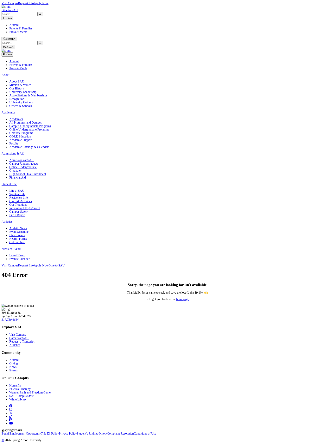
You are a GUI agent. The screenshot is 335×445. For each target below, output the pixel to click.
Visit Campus (10, 3)
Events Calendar (19, 258)
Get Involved (17, 242)
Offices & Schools (20, 105)
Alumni (14, 25)
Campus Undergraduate (23, 163)
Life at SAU (16, 190)
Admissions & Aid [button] (13, 153)
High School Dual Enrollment (27, 174)
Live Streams (17, 235)
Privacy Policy (68, 433)
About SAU (16, 81)
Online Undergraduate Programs (29, 129)
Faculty (13, 143)
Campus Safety (18, 211)
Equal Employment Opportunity (21, 433)
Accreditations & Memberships (28, 95)
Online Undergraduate (23, 167)
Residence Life (18, 197)
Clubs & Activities (20, 201)
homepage (182, 299)
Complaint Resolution (120, 433)
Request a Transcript (21, 341)
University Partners (21, 102)
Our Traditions (18, 204)
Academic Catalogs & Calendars (29, 147)
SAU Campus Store (21, 396)
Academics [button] (8, 112)
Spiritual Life (17, 194)
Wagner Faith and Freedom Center (30, 392)
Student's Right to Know (92, 433)
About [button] (5, 74)
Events (13, 370)
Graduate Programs (21, 133)
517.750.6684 (10, 319)
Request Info (26, 3)
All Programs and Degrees (25, 122)
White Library (18, 399)
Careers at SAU (19, 338)
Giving (13, 363)
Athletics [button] (7, 221)
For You (7, 18)
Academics (16, 119)
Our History (16, 88)
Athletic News (18, 228)
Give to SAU (10, 10)
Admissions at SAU (21, 160)
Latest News (17, 255)
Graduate (15, 170)
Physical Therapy (20, 389)
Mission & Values (20, 85)
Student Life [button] (9, 184)
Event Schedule (18, 231)
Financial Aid (17, 177)
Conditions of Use (145, 433)
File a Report (17, 215)
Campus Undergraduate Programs (30, 126)
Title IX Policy (50, 433)
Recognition (16, 99)
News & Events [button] (11, 248)
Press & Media (18, 32)
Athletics (14, 345)
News (12, 367)
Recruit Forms (18, 238)
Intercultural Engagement (24, 208)
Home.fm (15, 385)
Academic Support (20, 140)
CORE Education (20, 136)
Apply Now (41, 3)
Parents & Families (20, 28)
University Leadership (22, 92)
